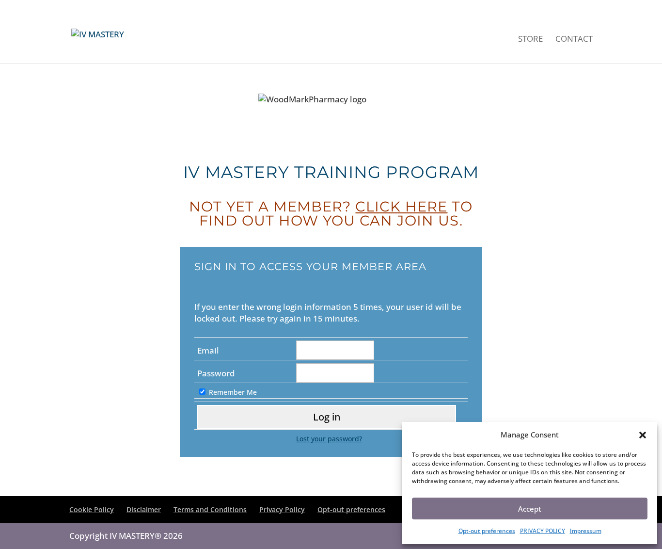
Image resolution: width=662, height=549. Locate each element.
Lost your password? (329, 438)
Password (216, 373)
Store (530, 39)
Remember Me (233, 392)
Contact (574, 39)
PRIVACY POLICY (542, 531)
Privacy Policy (282, 509)
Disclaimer (143, 509)
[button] (642, 435)
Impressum (585, 531)
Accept (529, 509)
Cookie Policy (91, 509)
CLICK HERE (401, 206)
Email (208, 350)
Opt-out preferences (486, 531)
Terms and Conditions (210, 509)
